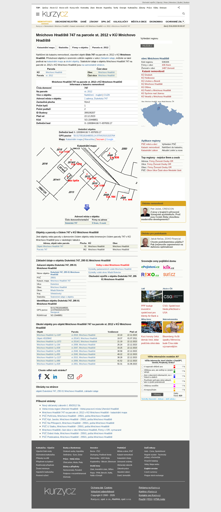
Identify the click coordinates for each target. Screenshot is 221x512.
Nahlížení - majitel (93, 95)
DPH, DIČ (105, 21)
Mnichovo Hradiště (54, 72)
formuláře (126, 475)
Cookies (108, 487)
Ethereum (112, 462)
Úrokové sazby (69, 451)
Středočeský (56, 293)
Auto (146, 451)
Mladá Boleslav (57, 290)
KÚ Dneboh (146, 75)
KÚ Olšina (146, 87)
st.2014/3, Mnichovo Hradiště (84, 338)
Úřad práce (67, 462)
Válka (155, 8)
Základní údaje (107, 58)
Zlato (92, 8)
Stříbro (111, 469)
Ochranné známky (176, 21)
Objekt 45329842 (44, 338)
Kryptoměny (95, 462)
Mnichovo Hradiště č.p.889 (48, 361)
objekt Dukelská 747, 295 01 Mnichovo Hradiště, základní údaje (67, 391)
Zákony (142, 8)
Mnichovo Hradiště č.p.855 (48, 354)
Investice (94, 448)
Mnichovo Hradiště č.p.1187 (49, 335)
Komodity (85, 8)
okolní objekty (72, 61)
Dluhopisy (94, 455)
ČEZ (98, 451)
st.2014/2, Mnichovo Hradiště (84, 341)
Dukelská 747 (71, 223)
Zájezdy (159, 2)
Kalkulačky (121, 21)
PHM (98, 473)
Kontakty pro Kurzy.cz (150, 495)
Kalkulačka (132, 8)
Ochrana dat (97, 487)
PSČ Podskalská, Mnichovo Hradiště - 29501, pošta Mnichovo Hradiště (77, 437)
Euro (75, 455)
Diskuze (163, 8)
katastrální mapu (55, 61)
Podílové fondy (105, 455)
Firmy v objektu (80, 47)
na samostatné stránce (93, 65)
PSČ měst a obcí (149, 144)
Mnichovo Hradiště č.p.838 (48, 351)
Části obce (163, 170)
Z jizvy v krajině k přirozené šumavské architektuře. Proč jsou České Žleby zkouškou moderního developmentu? (160, 216)
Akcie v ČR (167, 289)
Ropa (92, 473)
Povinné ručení (42, 475)
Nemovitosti (48, 26)
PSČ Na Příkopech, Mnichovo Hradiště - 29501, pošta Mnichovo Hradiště (78, 423)
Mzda (75, 462)
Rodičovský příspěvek (45, 465)
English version (151, 469)
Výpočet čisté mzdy (44, 451)
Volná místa (75, 459)
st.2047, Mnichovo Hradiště (83, 348)
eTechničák (155, 457)
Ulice (154, 170)
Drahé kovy (95, 466)
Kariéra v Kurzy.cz (148, 491)
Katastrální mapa (46, 47)
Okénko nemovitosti (152, 203)
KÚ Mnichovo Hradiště (152, 84)
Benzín (104, 473)
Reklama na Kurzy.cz (149, 487)
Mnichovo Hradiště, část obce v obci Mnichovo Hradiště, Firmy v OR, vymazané (81, 430)
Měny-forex (146, 319)
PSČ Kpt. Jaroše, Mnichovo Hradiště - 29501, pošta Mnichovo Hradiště (77, 419)
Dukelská (55, 284)
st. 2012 (49, 75)
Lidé (143, 289)
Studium (186, 2)
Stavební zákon (123, 472)
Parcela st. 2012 (100, 47)
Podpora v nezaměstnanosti (74, 473)
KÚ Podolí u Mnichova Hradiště (156, 90)
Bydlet (180, 2)
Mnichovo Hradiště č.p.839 (48, 348)
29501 (53, 278)
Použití (142, 499)
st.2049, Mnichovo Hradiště (83, 351)
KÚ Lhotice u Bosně (150, 81)
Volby (146, 464)
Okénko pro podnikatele (154, 233)
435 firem (166, 65)
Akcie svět (63, 8)
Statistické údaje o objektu (62, 297)
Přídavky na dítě (42, 458)
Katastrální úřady (124, 458)
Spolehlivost (160, 451)
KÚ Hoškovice (148, 78)
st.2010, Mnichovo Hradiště (83, 335)
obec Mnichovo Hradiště (155, 58)
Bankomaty (76, 448)
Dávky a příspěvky (71, 467)
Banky (66, 448)
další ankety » (171, 399)
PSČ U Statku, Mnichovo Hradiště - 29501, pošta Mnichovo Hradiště (75, 426)
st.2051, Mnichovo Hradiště (83, 364)
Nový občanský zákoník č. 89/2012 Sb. (61, 405)
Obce (149, 170)
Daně (83, 21)
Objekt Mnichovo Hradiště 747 (50, 246)
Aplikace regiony (151, 140)
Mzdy (107, 458)
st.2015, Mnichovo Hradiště (83, 357)
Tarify (115, 8)
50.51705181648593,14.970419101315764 (94, 135)
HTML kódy (159, 499)
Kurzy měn (74, 8)
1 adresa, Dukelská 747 (96, 98)
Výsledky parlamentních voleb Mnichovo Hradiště (109, 269)
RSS (149, 499)
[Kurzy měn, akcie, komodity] (60, 493)
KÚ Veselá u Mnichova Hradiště (156, 96)
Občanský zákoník (124, 465)
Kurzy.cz (39, 26)
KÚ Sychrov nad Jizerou (152, 93)
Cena (152, 451)
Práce (149, 8)
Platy (81, 462)
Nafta (110, 473)
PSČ (131, 451)
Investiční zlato (101, 469)
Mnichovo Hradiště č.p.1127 (49, 357)
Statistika (63, 47)
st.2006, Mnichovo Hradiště (83, 361)
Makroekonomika (170, 319)
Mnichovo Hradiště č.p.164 (48, 345)
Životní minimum (42, 469)
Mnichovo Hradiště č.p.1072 (49, 341)
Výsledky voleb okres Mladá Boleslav (104, 272)
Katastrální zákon (149, 150)
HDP (102, 458)
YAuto (166, 2)
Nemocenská (68, 470)
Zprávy (45, 8)
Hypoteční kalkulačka (45, 472)
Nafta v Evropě (96, 475)
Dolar (80, 455)
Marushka (89, 139)
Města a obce (139, 21)
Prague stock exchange (154, 475)
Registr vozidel (150, 455)
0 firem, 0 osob (99, 223)
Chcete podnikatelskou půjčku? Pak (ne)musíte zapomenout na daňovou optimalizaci (167, 244)
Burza (92, 451)
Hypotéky (108, 8)
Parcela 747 (42, 249)
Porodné (78, 470)
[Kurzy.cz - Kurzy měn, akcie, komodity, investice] (55, 16)
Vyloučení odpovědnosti (102, 491)
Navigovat (55, 312)
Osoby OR (168, 161)
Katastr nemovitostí (153, 71)
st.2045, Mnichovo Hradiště (83, 354)
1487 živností (168, 68)
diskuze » (161, 399)
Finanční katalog (151, 461)
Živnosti (159, 161)
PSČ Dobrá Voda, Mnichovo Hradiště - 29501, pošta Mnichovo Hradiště (77, 433)
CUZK (107, 95)
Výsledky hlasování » (149, 399)
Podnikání (121, 448)
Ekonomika (156, 21)
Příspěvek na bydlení (44, 462)
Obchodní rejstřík (148, 2)
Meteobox (172, 2)
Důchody (67, 477)
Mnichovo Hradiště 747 (61, 281)
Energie (123, 8)
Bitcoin (99, 8)
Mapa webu (154, 464)
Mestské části (174, 170)
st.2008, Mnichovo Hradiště (83, 345)
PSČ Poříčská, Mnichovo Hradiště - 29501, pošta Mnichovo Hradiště (76, 416)
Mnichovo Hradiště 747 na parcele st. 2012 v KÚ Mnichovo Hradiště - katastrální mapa (84, 412)
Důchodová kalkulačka (45, 455)
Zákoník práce (123, 469)
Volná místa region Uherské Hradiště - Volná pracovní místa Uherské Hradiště (80, 409)
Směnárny (67, 455)
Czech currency (150, 472)
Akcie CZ (54, 8)
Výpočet (50, 448)
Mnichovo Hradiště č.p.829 (48, 364)
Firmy (152, 161)
